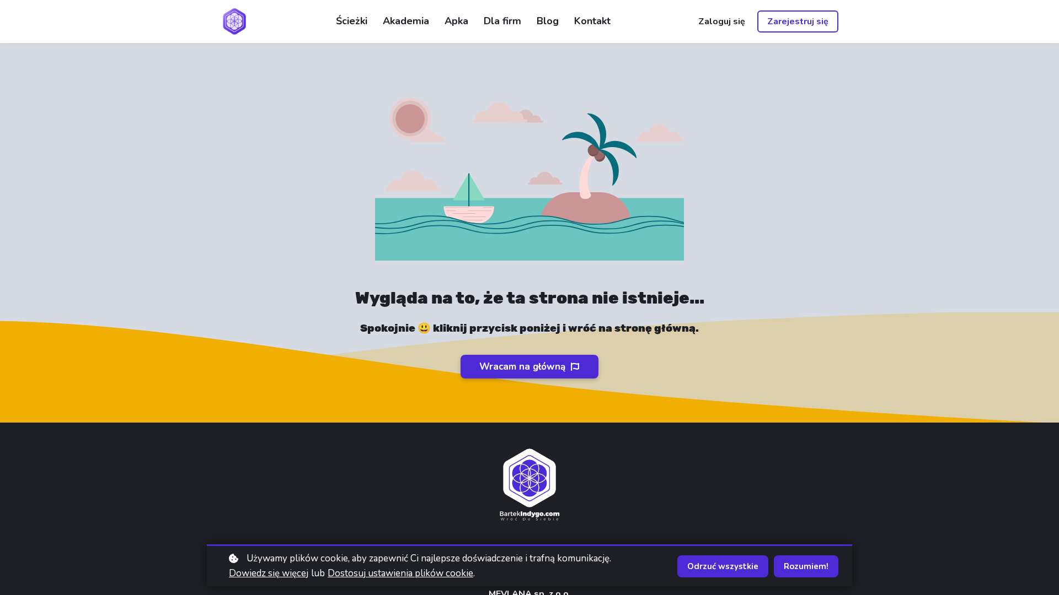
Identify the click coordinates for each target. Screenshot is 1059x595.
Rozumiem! (806, 566)
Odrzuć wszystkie (722, 566)
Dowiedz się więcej (268, 573)
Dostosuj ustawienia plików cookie (400, 573)
